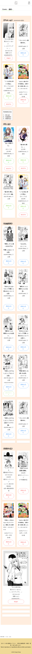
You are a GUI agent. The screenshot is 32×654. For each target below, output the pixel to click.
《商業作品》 (7, 118)
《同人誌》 (7, 115)
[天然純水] (16, 3)
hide (10, 112)
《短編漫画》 (7, 117)
